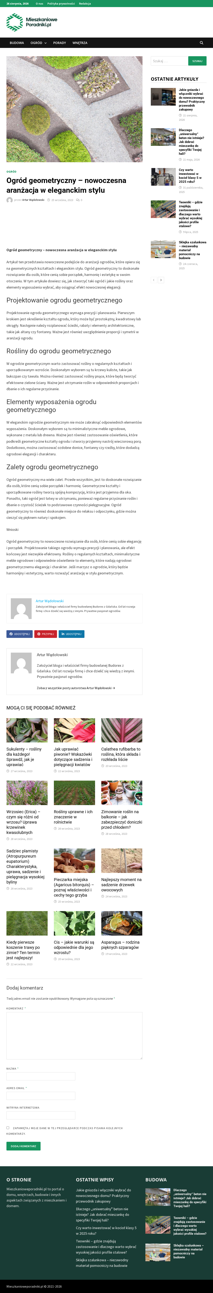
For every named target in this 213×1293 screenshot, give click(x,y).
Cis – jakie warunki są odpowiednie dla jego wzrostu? (74, 947)
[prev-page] (154, 280)
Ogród (36, 43)
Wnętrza (80, 43)
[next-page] (161, 280)
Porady (59, 43)
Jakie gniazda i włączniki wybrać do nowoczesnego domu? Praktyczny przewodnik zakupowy (192, 99)
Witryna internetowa (23, 1107)
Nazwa (12, 1068)
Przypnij (48, 634)
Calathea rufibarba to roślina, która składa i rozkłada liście (120, 754)
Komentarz (16, 1008)
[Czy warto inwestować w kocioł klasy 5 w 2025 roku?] (163, 170)
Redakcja (85, 3)
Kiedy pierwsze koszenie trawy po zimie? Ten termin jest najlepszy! (23, 950)
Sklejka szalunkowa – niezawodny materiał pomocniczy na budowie (188, 1251)
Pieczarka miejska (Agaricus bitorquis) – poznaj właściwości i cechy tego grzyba (74, 887)
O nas (39, 3)
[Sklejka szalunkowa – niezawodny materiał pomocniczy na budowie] (163, 243)
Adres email (16, 1088)
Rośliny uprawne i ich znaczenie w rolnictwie (73, 817)
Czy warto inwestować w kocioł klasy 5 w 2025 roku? (190, 176)
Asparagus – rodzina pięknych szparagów (120, 945)
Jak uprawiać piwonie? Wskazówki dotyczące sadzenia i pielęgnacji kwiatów (73, 757)
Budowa (17, 43)
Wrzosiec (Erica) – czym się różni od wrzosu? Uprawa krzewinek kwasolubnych (23, 822)
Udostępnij (22, 634)
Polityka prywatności (61, 3)
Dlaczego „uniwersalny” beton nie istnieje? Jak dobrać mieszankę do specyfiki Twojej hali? (191, 142)
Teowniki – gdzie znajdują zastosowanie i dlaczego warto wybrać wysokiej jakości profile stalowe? (190, 214)
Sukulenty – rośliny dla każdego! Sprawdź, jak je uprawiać (23, 757)
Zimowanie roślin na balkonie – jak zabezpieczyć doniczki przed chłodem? (121, 819)
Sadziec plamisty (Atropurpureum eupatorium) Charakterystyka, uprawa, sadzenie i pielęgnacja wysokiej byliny (25, 866)
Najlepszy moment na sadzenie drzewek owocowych (121, 884)
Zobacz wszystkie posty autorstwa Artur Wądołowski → (76, 688)
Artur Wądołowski (33, 200)
